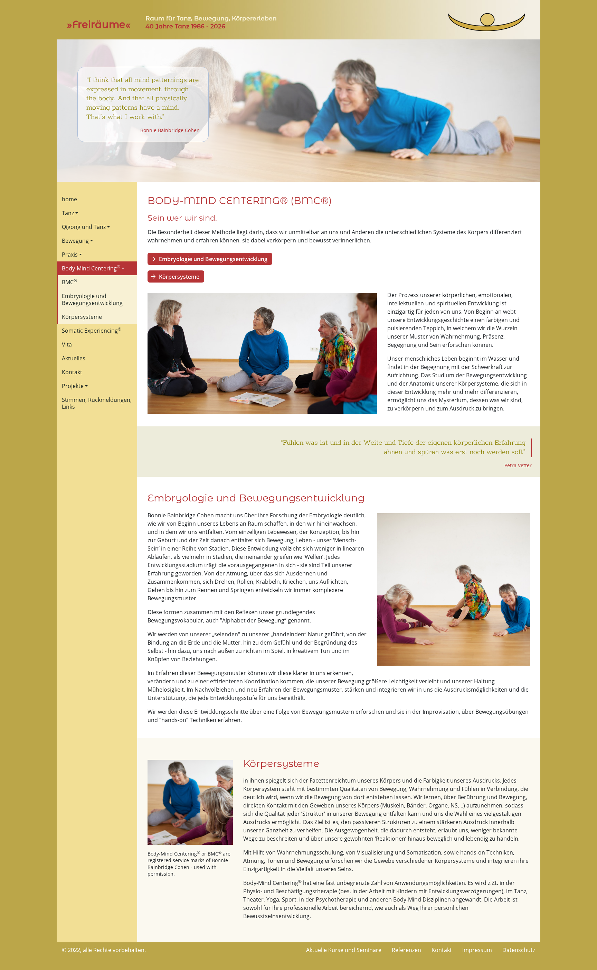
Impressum (477, 950)
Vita (67, 344)
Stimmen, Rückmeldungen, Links (97, 403)
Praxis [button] (70, 254)
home (69, 199)
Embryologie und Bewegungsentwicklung (92, 299)
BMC (69, 282)
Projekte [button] (73, 386)
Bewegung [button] (75, 240)
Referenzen (406, 950)
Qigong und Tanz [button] (84, 227)
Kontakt (72, 372)
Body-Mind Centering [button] (91, 268)
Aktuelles (73, 358)
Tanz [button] (68, 213)
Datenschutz (518, 950)
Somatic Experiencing (91, 330)
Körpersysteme (82, 317)
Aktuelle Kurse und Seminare (343, 950)
